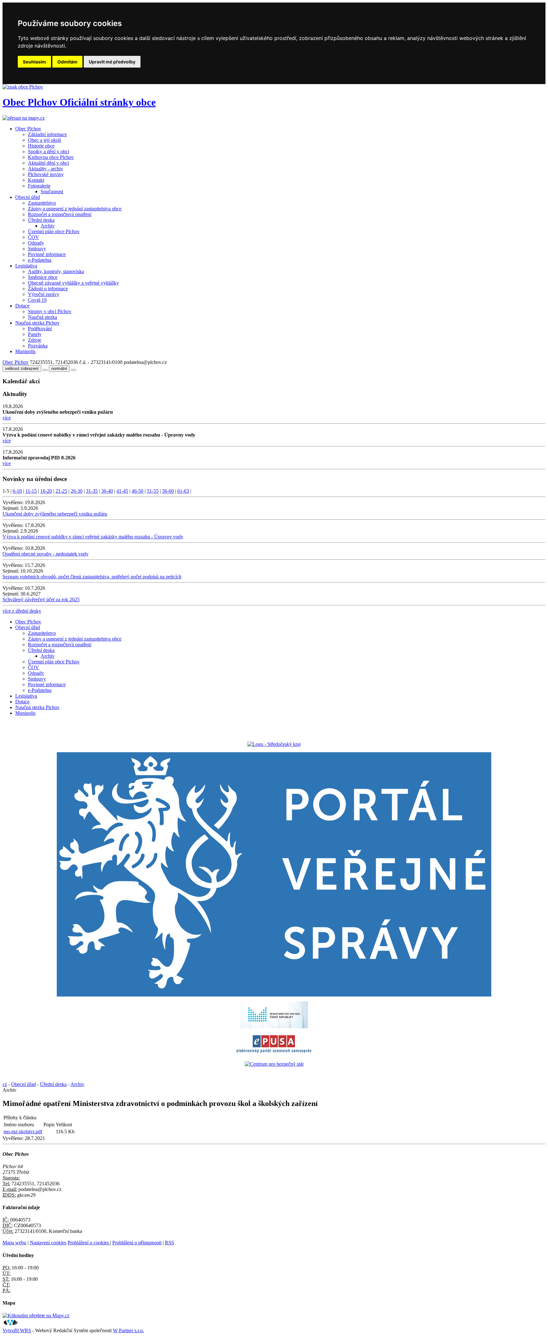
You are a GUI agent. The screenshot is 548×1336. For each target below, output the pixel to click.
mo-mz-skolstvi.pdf (22, 1131)
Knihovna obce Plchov (51, 157)
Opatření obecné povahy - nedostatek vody (45, 553)
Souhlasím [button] (34, 61)
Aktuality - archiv (45, 168)
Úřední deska (41, 220)
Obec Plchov (28, 128)
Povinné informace (47, 254)
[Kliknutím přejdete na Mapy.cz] (36, 1315)
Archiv (48, 225)
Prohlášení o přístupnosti (136, 1242)
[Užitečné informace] (274, 1064)
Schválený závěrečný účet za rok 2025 (41, 599)
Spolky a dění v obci (48, 151)
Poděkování (40, 328)
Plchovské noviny (46, 174)
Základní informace (47, 134)
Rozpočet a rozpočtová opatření (59, 214)
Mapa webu (14, 1242)
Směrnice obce (42, 277)
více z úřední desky (22, 611)
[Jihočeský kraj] (274, 744)
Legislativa (26, 265)
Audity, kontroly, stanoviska (56, 271)
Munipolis (25, 351)
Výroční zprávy (43, 294)
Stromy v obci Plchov (49, 311)
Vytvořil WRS (17, 1330)
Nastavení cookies (48, 1242)
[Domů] (23, 86)
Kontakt (36, 180)
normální (59, 368)
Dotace (22, 305)
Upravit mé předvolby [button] (112, 61)
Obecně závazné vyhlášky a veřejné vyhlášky (73, 283)
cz (5, 1084)
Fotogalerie (39, 185)
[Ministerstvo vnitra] (274, 1026)
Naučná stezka (42, 317)
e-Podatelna (39, 260)
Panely (35, 334)
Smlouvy (37, 248)
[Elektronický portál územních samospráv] (274, 1053)
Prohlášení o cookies (89, 1242)
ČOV (33, 237)
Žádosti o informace (48, 288)
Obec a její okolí (44, 140)
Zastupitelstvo (42, 203)
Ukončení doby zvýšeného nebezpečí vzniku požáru (55, 514)
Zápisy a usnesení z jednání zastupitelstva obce (74, 208)
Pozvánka (38, 345)
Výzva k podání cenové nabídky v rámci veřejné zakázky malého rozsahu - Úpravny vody (93, 536)
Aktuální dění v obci (48, 163)
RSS (169, 1242)
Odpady (36, 243)
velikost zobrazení (22, 368)
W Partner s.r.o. (128, 1330)
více (7, 417)
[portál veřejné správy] (274, 874)
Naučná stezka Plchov (37, 323)
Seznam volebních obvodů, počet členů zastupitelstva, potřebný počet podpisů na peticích (92, 576)
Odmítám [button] (67, 61)
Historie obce (41, 145)
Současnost (52, 191)
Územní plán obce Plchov (54, 231)
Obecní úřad (27, 197)
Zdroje (34, 340)
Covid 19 (37, 300)
